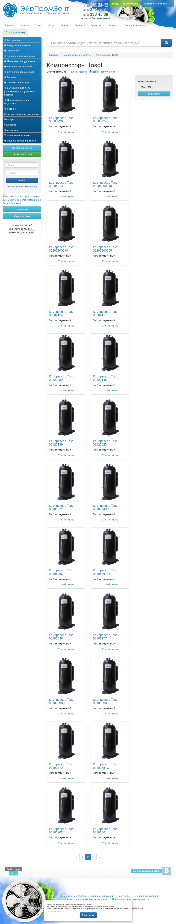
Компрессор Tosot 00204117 (105, 313)
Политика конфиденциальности (131, 899)
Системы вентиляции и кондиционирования (87, 895)
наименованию (78, 71)
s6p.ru (13, 873)
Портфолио (22, 209)
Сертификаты (22, 216)
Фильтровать (154, 93)
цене (95, 71)
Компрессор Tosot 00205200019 (105, 184)
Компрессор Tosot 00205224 (105, 119)
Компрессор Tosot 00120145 (105, 378)
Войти (22, 180)
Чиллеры (9, 119)
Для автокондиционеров (20, 71)
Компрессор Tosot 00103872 (61, 766)
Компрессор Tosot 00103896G (61, 701)
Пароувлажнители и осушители (17, 101)
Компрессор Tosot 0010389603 (105, 701)
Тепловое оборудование (20, 55)
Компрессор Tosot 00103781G (105, 766)
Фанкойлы (10, 124)
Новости (24, 25)
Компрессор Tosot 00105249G (105, 507)
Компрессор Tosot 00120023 (105, 442)
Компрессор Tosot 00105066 (61, 572)
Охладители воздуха (18, 82)
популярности (108, 71)
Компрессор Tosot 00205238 (61, 119)
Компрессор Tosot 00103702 (61, 830)
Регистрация (31, 186)
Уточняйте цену (66, 131)
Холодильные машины (17, 135)
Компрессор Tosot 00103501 (105, 830)
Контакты (114, 25)
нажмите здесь (52, 911)
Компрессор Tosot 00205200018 (61, 248)
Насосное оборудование (20, 61)
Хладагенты (11, 130)
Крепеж (10, 108)
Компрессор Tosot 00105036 (61, 636)
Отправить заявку (15, 32)
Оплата (65, 25)
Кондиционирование (18, 45)
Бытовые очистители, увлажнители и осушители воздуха (19, 91)
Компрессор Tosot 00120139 (61, 442)
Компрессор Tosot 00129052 (61, 378)
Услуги (51, 25)
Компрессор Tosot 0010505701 (105, 572)
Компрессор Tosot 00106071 (61, 507)
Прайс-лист (96, 25)
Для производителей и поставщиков (85, 899)
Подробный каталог (136, 25)
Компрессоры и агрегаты (20, 66)
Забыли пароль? (15, 186)
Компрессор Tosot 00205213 (61, 184)
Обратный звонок (22, 147)
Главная (9, 25)
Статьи (38, 25)
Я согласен (88, 915)
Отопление (13, 50)
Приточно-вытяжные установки (21, 114)
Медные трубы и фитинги (21, 140)
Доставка (80, 25)
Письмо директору (22, 154)
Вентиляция (13, 40)
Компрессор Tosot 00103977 (105, 636)
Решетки (11, 77)
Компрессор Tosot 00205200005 (105, 248)
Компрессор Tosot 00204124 (61, 313)
